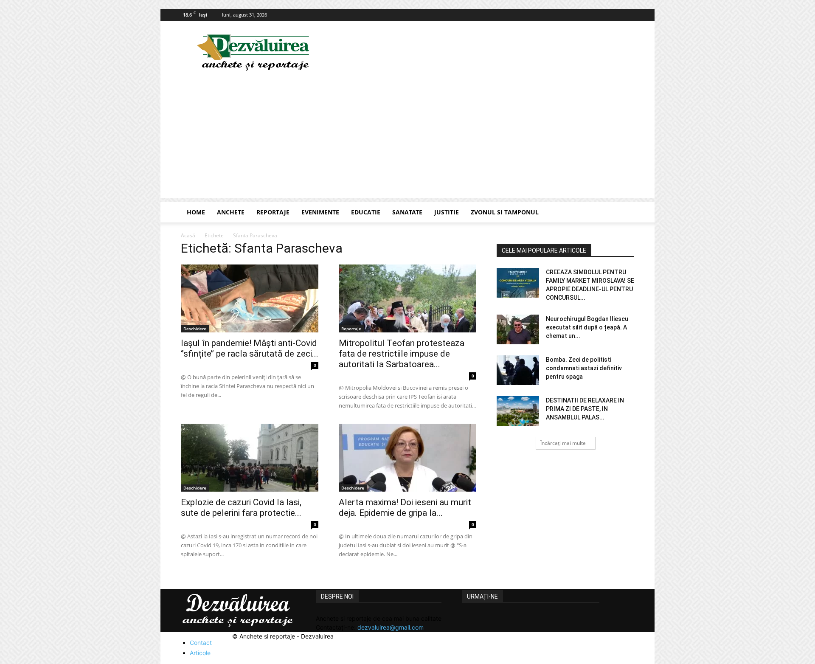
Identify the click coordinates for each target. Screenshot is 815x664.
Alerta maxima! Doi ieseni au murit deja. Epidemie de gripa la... (405, 507)
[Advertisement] (407, 138)
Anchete (230, 212)
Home (196, 212)
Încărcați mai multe (563, 443)
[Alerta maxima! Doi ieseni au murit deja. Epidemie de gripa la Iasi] (407, 458)
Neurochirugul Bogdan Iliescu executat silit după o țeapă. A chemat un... (587, 327)
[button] (624, 213)
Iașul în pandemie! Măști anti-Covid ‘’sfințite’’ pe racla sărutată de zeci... (249, 348)
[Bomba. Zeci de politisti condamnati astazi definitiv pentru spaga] (518, 370)
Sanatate (407, 212)
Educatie (365, 212)
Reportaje (272, 212)
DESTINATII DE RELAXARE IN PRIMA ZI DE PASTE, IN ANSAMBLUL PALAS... (585, 409)
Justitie (446, 212)
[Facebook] (627, 15)
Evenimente (320, 212)
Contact (201, 642)
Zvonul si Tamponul (505, 212)
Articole (200, 652)
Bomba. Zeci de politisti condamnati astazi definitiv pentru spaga (584, 368)
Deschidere (194, 329)
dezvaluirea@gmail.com (390, 627)
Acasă (188, 235)
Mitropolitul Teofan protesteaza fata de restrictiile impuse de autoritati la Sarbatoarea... (401, 353)
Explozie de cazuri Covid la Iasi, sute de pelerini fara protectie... (241, 507)
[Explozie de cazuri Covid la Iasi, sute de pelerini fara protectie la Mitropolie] (249, 458)
